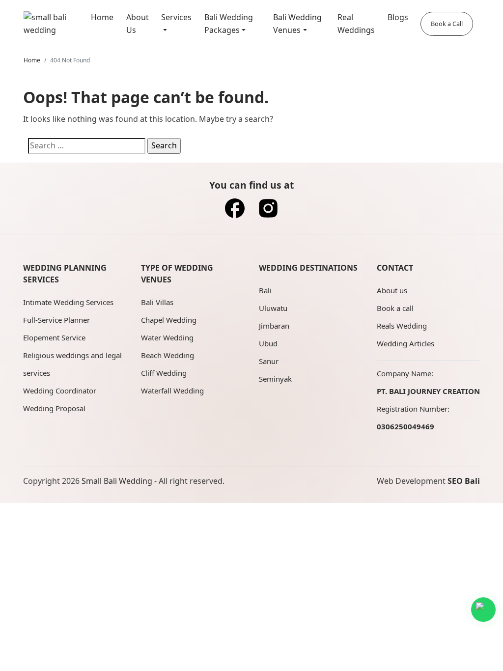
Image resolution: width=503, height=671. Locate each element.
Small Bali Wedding (117, 480)
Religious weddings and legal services (72, 364)
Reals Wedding (402, 326)
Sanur (269, 361)
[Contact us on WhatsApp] (483, 609)
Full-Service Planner (56, 320)
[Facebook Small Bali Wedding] (235, 211)
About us (392, 290)
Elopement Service (54, 337)
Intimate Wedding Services (68, 302)
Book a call (395, 308)
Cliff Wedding (164, 373)
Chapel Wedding (168, 320)
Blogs (398, 17)
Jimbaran (274, 326)
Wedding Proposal (54, 408)
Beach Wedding (167, 355)
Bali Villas (157, 302)
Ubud (268, 343)
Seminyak (275, 379)
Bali (265, 290)
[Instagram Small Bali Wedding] (268, 211)
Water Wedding (167, 337)
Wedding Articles (405, 343)
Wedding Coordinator (59, 390)
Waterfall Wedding (172, 390)
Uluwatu (273, 308)
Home (102, 17)
